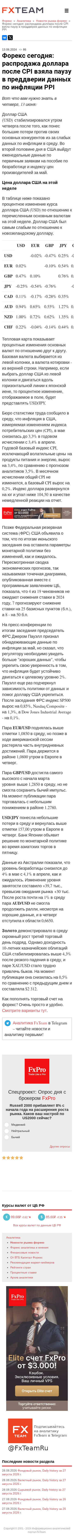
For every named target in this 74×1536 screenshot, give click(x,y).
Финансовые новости (24, 1252)
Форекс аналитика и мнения (29, 1247)
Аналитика (13, 1237)
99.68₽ (14, 1217)
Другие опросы (60, 1146)
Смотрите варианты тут (24, 1010)
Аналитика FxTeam (30, 1023)
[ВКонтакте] (4, 37)
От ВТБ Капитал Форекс (26, 1257)
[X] (10, 37)
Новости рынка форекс (27, 1242)
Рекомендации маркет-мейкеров (32, 1262)
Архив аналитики (21, 1277)
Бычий (15, 1137)
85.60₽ (49, 1217)
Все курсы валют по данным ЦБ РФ (37, 1225)
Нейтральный (20, 1131)
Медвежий (18, 1124)
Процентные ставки (23, 1272)
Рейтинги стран (20, 1267)
